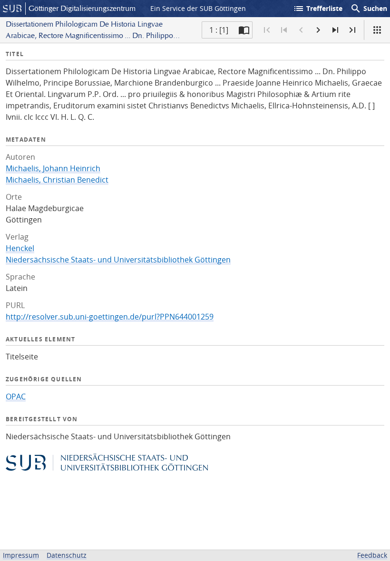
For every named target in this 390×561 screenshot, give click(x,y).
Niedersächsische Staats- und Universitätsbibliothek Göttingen (118, 259)
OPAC (16, 396)
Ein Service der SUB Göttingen (198, 8)
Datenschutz (67, 555)
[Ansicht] (377, 30)
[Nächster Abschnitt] (335, 30)
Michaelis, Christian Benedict (57, 179)
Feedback (372, 555)
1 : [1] (218, 30)
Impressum (21, 555)
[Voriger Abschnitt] (283, 30)
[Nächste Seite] (318, 30)
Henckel (20, 248)
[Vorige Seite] (301, 30)
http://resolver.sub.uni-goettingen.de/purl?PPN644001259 (110, 316)
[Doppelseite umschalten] (244, 30)
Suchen (368, 8)
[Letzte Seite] (352, 30)
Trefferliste (317, 8)
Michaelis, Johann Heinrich (53, 168)
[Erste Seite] (266, 30)
